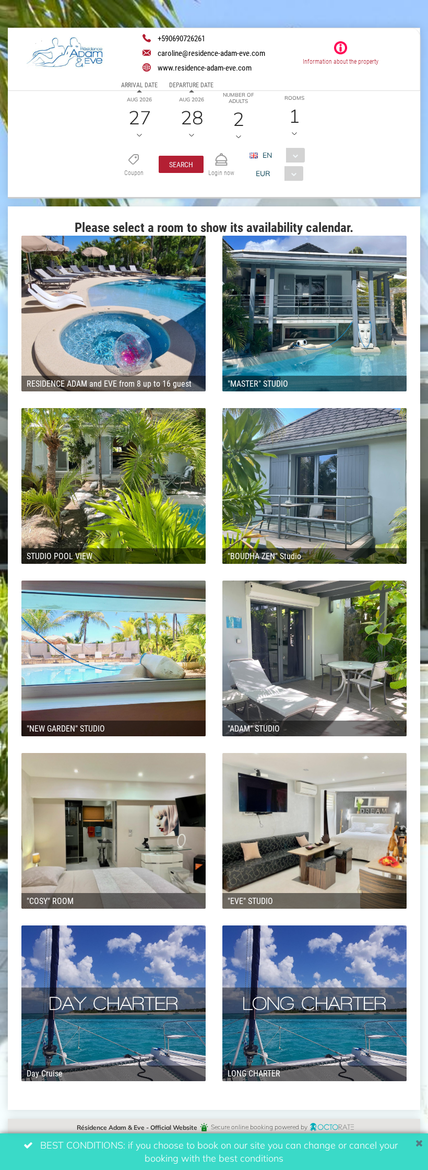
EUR (263, 173)
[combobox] (281, 155)
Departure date (191, 85)
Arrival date (139, 85)
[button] (181, 164)
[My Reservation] (221, 155)
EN (267, 155)
